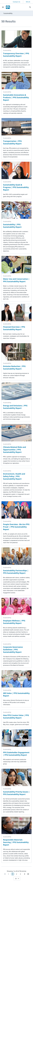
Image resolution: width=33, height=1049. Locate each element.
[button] (18, 878)
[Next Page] (24, 874)
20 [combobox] (16, 878)
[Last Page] (28, 874)
